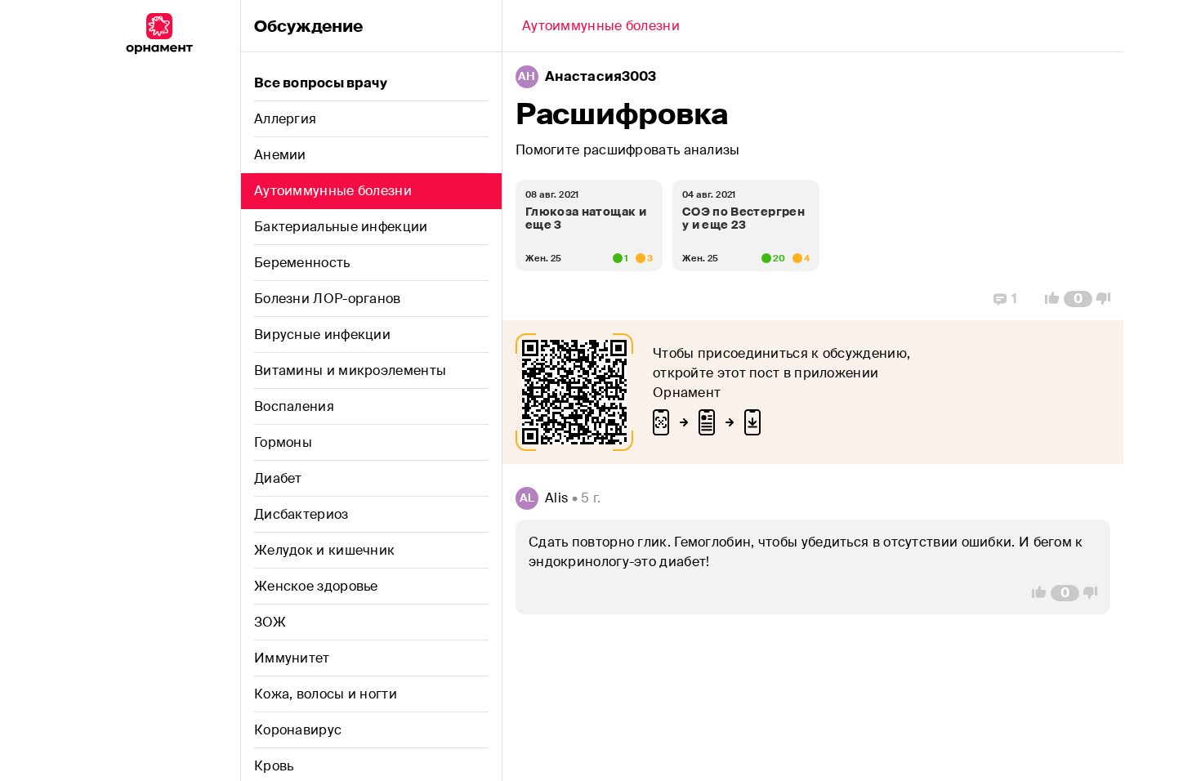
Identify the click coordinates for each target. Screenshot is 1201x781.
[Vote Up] (1047, 299)
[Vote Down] (1107, 299)
